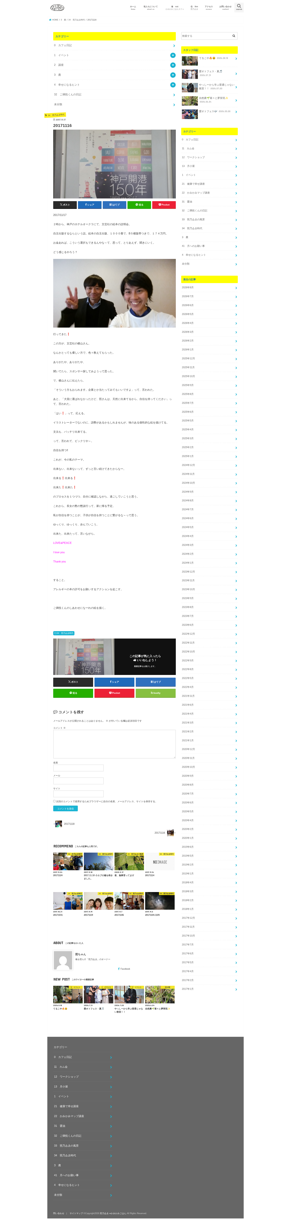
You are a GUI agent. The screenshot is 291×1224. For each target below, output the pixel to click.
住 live (194, 7)
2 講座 (59, 64)
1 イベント (61, 55)
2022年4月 (188, 687)
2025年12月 (188, 358)
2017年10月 (188, 935)
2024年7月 (188, 509)
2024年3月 (188, 545)
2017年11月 (188, 926)
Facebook (125, 969)
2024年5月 (188, 527)
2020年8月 (188, 784)
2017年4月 (188, 971)
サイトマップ (76, 1213)
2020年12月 (188, 749)
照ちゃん (80, 954)
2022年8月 (188, 669)
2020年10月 (188, 767)
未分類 (58, 104)
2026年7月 (188, 296)
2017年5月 (188, 962)
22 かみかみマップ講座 (196, 192)
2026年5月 (188, 314)
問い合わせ (58, 1213)
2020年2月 (188, 829)
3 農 (57, 74)
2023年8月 (188, 607)
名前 (55, 762)
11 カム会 (188, 148)
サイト (56, 788)
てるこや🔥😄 (213, 58)
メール (56, 775)
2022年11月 (188, 642)
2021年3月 (188, 722)
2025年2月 (188, 447)
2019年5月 (188, 855)
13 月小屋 (188, 166)
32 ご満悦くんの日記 (67, 94)
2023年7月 (188, 616)
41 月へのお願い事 (193, 246)
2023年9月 (188, 598)
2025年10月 (188, 376)
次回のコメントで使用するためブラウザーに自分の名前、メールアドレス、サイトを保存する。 (106, 801)
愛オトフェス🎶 (214, 111)
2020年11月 (188, 758)
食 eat (175, 7)
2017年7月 (188, 944)
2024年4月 (188, 536)
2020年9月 (188, 776)
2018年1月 (188, 909)
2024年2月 (188, 554)
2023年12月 (188, 571)
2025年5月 (188, 420)
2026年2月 (188, 340)
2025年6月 (188, 412)
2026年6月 (188, 305)
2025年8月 (188, 394)
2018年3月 (188, 891)
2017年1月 (188, 989)
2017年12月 (188, 918)
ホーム (133, 7)
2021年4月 (188, 713)
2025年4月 (188, 429)
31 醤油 (187, 201)
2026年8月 (188, 287)
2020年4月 (188, 820)
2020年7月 (188, 793)
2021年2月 (188, 731)
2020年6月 (188, 802)
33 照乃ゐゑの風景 (193, 219)
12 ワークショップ (193, 157)
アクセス (209, 7)
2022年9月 (188, 660)
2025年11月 (188, 367)
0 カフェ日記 (63, 45)
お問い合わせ (225, 7)
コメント (59, 728)
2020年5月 (188, 811)
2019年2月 (188, 864)
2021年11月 (188, 696)
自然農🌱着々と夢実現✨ (213, 100)
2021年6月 (188, 705)
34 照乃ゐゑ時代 (65, 633)
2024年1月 (188, 562)
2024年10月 (188, 483)
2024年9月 (188, 491)
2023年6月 (188, 625)
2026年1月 (188, 349)
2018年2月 (188, 900)
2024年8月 (188, 500)
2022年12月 (188, 633)
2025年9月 (188, 385)
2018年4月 (188, 882)
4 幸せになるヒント (67, 84)
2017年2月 (188, 980)
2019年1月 (188, 873)
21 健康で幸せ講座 (193, 184)
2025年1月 (188, 456)
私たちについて (152, 7)
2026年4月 (188, 323)
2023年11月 (188, 580)
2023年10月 (188, 589)
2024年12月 (188, 465)
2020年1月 (188, 838)
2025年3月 (188, 438)
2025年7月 (188, 403)
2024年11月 (188, 474)
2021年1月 (188, 740)
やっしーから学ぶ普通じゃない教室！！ (216, 86)
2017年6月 (188, 953)
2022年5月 (188, 678)
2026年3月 (188, 332)
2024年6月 (188, 518)
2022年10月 (188, 651)
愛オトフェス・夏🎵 (210, 73)
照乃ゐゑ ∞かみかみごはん (113, 1213)
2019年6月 (188, 847)
